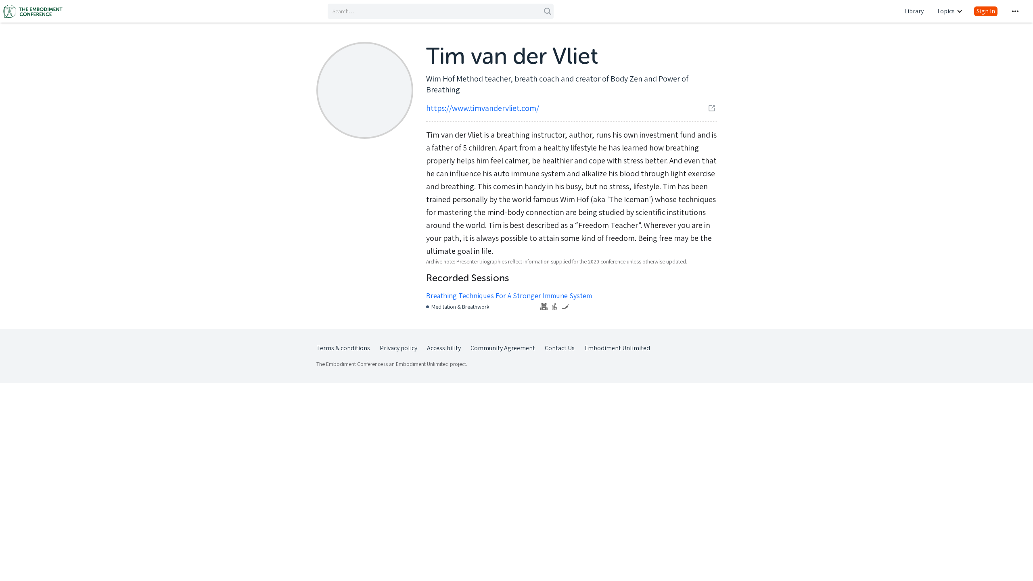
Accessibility (444, 348)
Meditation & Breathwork (460, 306)
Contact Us (560, 348)
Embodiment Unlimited (617, 348)
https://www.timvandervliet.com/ (482, 108)
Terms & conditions (343, 348)
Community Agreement (502, 348)
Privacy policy (398, 348)
